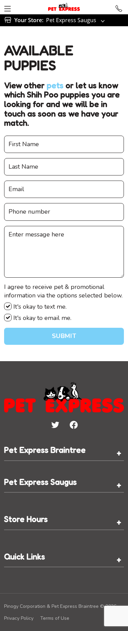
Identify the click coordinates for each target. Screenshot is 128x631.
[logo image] (64, 7)
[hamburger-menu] (7, 7)
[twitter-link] (55, 424)
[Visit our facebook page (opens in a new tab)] (73, 424)
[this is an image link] (64, 396)
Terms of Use (54, 618)
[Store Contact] (118, 7)
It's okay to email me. (41, 318)
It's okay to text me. (39, 307)
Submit (64, 336)
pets (55, 85)
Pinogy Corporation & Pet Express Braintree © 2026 (60, 606)
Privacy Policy (18, 618)
